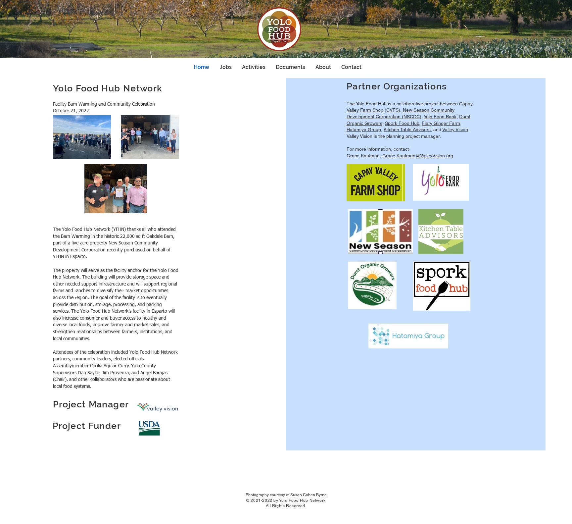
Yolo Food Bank (440, 116)
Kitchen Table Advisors (407, 129)
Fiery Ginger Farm (441, 123)
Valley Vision (455, 129)
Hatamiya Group (364, 129)
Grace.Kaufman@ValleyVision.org (417, 155)
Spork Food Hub (402, 123)
